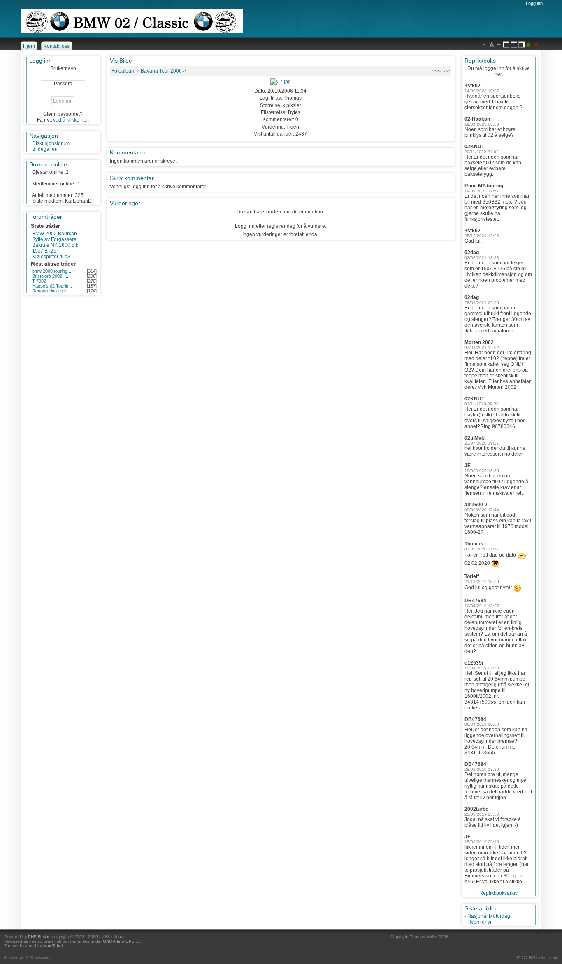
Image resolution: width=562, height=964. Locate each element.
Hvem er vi (479, 922)
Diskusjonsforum (51, 143)
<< (438, 71)
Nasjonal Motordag (488, 916)
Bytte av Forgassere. (55, 239)
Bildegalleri (45, 149)
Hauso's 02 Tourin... (52, 285)
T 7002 (39, 280)
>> (447, 71)
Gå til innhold (33, 4)
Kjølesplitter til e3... (53, 257)
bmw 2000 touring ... (52, 271)
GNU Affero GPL (118, 941)
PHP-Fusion (39, 936)
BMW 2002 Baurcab (54, 233)
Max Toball (53, 945)
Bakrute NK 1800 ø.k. (55, 245)
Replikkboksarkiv (498, 893)
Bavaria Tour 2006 (161, 71)
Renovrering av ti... (51, 290)
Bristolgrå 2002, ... (50, 276)
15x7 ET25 (44, 251)
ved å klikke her (70, 120)
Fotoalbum (123, 71)
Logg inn (534, 3)
